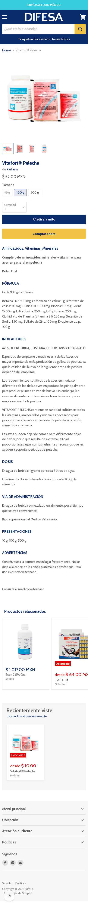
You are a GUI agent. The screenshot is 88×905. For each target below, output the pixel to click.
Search (6, 883)
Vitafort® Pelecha (23, 771)
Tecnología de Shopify (17, 893)
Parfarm (12, 169)
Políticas (20, 883)
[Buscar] (80, 29)
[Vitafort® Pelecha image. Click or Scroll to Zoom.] (44, 98)
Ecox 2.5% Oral (16, 675)
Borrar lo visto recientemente (27, 716)
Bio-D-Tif (61, 680)
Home (6, 50)
